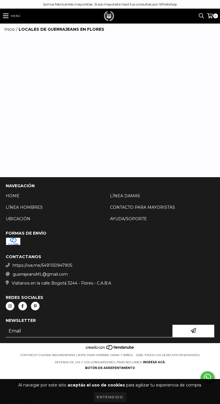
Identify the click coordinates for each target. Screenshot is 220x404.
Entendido (110, 397)
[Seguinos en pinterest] (35, 306)
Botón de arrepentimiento (110, 368)
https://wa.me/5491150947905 (42, 265)
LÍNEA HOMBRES (24, 207)
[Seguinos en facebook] (22, 306)
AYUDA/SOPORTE (128, 218)
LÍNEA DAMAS (125, 195)
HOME (12, 195)
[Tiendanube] (110, 349)
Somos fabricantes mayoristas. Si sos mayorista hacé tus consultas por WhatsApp (110, 4)
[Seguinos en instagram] (10, 306)
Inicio (9, 29)
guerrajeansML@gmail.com (40, 274)
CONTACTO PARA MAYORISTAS (142, 207)
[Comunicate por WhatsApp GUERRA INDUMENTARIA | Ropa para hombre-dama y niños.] (207, 377)
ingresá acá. (154, 362)
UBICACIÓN (18, 218)
